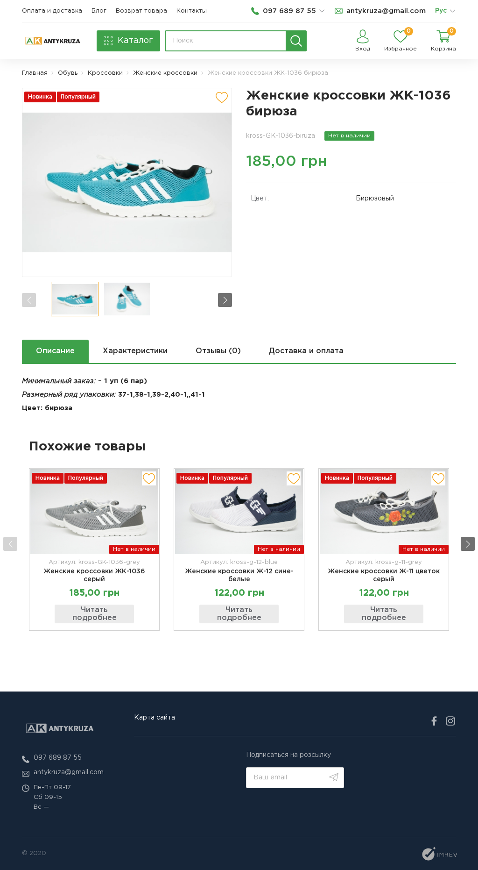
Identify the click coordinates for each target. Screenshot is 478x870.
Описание (55, 351)
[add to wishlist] (222, 97)
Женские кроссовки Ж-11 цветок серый (384, 575)
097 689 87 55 (58, 758)
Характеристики (135, 351)
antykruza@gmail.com (69, 772)
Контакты (191, 11)
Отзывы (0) (218, 351)
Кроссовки (105, 73)
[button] (225, 300)
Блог (98, 11)
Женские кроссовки (165, 73)
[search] (296, 40)
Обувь (67, 73)
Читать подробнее (94, 614)
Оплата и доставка (52, 11)
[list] (452, 11)
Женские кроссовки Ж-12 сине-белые (239, 575)
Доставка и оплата (306, 351)
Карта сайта (154, 717)
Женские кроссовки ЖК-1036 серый (94, 575)
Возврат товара (141, 11)
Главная (35, 73)
